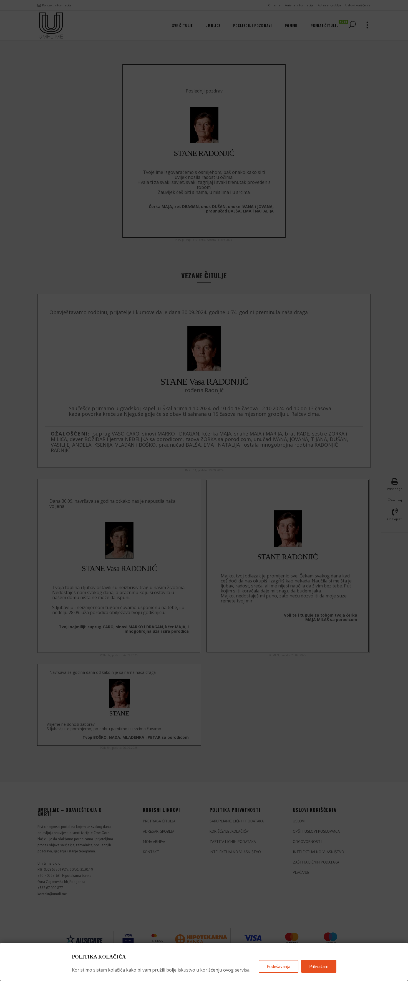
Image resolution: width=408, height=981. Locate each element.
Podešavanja (278, 966)
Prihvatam (318, 966)
